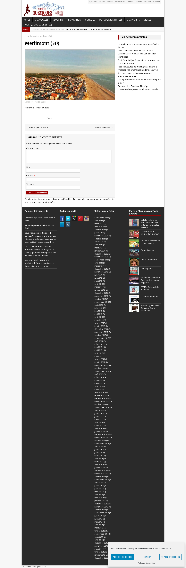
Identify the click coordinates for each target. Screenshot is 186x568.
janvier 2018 (99, 326)
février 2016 (99, 392)
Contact (130, 1)
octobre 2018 (100, 299)
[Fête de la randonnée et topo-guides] (134, 245)
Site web (30, 184)
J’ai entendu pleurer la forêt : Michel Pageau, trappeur (150, 280)
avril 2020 (98, 262)
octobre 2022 (100, 229)
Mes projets (133, 19)
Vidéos (147, 19)
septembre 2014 (101, 443)
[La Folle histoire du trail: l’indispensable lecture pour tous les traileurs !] (134, 225)
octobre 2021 (100, 238)
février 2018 (99, 323)
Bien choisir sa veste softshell (38, 266)
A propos (93, 1)
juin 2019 (98, 278)
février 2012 (99, 530)
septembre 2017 (101, 338)
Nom (29, 167)
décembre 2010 (101, 543)
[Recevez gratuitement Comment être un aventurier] (134, 310)
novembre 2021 (101, 235)
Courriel (30, 175)
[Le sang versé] (134, 273)
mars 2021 (98, 247)
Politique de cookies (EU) (38, 24)
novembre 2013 (101, 473)
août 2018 (98, 305)
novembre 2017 (101, 332)
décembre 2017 (101, 329)
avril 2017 (98, 353)
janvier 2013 (99, 500)
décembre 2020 (101, 254)
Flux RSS (139, 1)
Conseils (90, 19)
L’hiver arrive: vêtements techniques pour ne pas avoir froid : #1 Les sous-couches (40, 239)
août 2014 (98, 446)
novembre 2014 (101, 437)
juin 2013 (98, 488)
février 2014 (99, 464)
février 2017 (99, 359)
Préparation (74, 19)
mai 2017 (98, 350)
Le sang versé (147, 268)
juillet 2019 (99, 275)
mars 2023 (98, 223)
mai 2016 (98, 383)
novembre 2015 (101, 401)
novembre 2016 (101, 365)
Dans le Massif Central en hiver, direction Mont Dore (71, 29)
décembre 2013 (101, 470)
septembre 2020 (101, 259)
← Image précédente (37, 127)
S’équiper (58, 19)
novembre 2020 (101, 256)
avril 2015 (98, 422)
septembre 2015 (101, 407)
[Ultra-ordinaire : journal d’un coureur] (134, 236)
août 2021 (98, 241)
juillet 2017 (99, 344)
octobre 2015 (100, 404)
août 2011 (98, 537)
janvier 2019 (99, 290)
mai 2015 (98, 419)
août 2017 (98, 341)
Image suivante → (104, 127)
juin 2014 (98, 452)
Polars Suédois (147, 250)
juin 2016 (98, 380)
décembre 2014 (101, 434)
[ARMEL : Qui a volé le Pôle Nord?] (134, 292)
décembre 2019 (101, 269)
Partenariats (120, 1)
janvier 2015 (99, 431)
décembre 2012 (101, 503)
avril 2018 (98, 317)
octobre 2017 (100, 335)
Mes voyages (41, 19)
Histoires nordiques (149, 296)
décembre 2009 (101, 558)
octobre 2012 (100, 509)
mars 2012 (98, 527)
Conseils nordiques (152, 1)
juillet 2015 (99, 413)
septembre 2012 (101, 512)
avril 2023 (98, 220)
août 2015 (98, 410)
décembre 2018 (101, 293)
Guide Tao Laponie (149, 259)
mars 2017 (98, 356)
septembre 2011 (101, 534)
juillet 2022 (99, 232)
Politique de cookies (146, 563)
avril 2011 (98, 539)
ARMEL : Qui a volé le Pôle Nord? (150, 288)
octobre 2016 (100, 368)
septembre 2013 (101, 479)
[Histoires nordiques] (134, 301)
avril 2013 (98, 494)
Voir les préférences (170, 557)
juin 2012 (98, 518)
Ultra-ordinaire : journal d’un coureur (150, 232)
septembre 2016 (101, 371)
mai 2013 (98, 491)
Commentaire (32, 148)
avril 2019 (98, 284)
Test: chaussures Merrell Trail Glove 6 (135, 50)
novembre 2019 (101, 271)
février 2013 (99, 497)
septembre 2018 (101, 302)
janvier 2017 (99, 362)
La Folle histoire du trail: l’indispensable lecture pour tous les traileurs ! (150, 224)
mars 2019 (98, 287)
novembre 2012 (101, 506)
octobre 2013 (100, 476)
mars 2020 (98, 266)
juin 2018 (98, 311)
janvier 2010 (99, 555)
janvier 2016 (99, 395)
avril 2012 (98, 524)
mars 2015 (98, 425)
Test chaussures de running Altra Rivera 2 (137, 66)
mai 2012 (98, 522)
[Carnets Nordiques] (93, 8)
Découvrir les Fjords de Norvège (133, 86)
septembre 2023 (101, 217)
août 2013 (98, 482)
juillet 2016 (99, 377)
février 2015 (99, 428)
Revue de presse (106, 1)
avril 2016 (98, 386)
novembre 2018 (101, 296)
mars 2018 (98, 320)
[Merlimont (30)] (70, 98)
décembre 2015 (101, 398)
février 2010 (99, 551)
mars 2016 (98, 389)
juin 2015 (98, 416)
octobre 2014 (100, 440)
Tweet (49, 118)
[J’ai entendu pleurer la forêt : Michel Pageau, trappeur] (134, 282)
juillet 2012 (99, 515)
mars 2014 (98, 461)
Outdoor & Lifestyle (110, 19)
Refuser (147, 557)
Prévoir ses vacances (127, 76)
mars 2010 (98, 549)
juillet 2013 (99, 485)
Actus (27, 19)
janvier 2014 (99, 467)
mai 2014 (98, 455)
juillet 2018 (99, 308)
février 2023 (99, 226)
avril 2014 (98, 458)
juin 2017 (98, 347)
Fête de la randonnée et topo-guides (150, 241)
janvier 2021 (99, 250)
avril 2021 (98, 244)
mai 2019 (98, 281)
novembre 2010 (101, 546)
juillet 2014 (99, 449)
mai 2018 (98, 314)
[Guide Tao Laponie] (134, 264)
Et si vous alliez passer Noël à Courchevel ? (138, 89)
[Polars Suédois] (134, 255)
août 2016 (98, 374)
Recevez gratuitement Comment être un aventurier (150, 308)
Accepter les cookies (123, 557)
